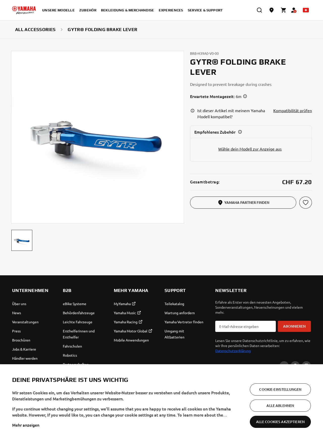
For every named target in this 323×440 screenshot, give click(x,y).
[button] (21, 240)
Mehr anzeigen (25, 425)
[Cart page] (284, 10)
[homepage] (24, 10)
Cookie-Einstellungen (280, 389)
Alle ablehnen (280, 405)
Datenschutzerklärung (233, 350)
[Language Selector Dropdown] (306, 10)
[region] (161, 402)
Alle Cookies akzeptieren (280, 421)
